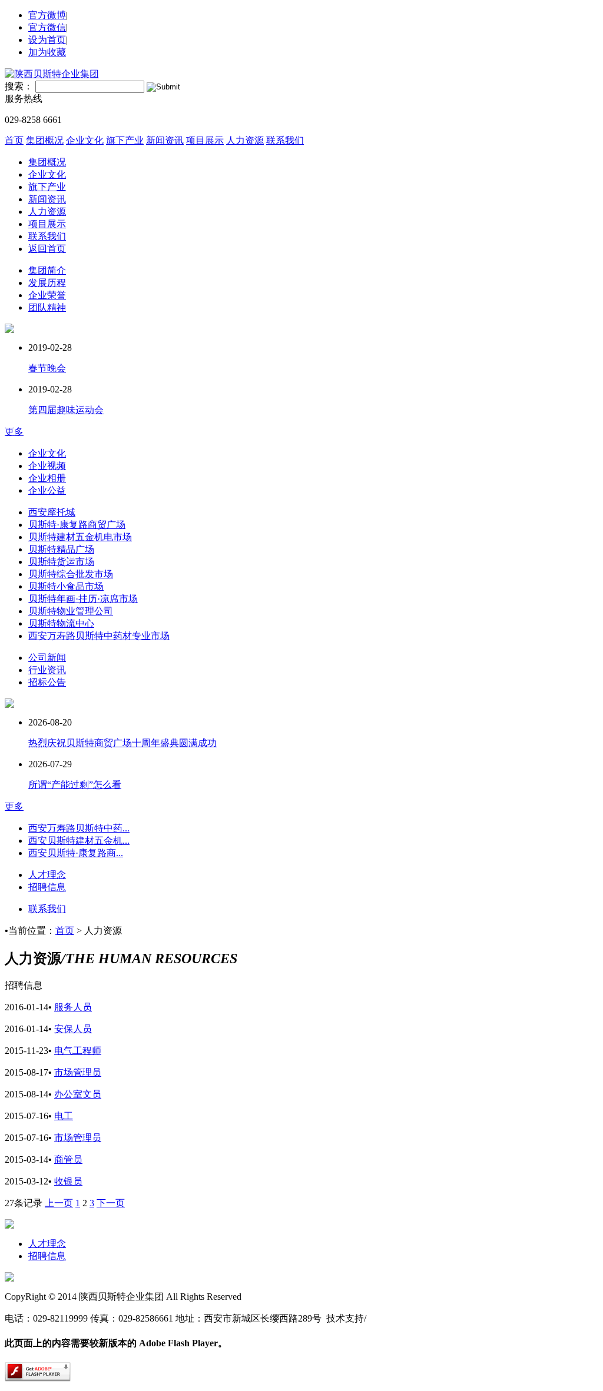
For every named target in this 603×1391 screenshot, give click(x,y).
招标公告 (47, 682)
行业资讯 (47, 670)
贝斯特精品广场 (61, 549)
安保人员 (73, 1029)
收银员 (68, 1181)
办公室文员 (77, 1094)
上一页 (59, 1203)
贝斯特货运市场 (61, 562)
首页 (14, 140)
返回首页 (47, 249)
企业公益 (47, 490)
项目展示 (205, 140)
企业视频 (47, 466)
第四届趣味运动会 (66, 410)
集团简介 (47, 270)
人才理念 (47, 875)
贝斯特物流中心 (61, 623)
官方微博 (47, 15)
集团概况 (45, 140)
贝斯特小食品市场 (66, 586)
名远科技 (385, 1318)
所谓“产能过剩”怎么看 (74, 785)
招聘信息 (47, 887)
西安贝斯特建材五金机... (79, 841)
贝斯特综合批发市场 (70, 574)
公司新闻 (47, 658)
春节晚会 (47, 368)
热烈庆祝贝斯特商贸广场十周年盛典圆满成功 (122, 743)
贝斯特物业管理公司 (70, 611)
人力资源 (245, 140)
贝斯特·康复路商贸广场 (76, 525)
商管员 (68, 1159)
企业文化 (85, 140)
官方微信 (47, 27)
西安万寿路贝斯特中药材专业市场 (99, 636)
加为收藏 (47, 52)
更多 (14, 432)
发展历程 (47, 283)
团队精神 (47, 307)
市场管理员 (77, 1072)
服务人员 (73, 1007)
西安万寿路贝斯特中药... (79, 828)
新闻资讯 (165, 140)
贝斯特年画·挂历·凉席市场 (83, 599)
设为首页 (47, 40)
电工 (63, 1116)
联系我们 (285, 140)
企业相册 (47, 478)
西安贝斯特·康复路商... (75, 853)
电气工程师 (77, 1051)
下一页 (111, 1203)
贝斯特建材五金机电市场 (80, 537)
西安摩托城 (51, 512)
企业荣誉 (47, 295)
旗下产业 (125, 140)
